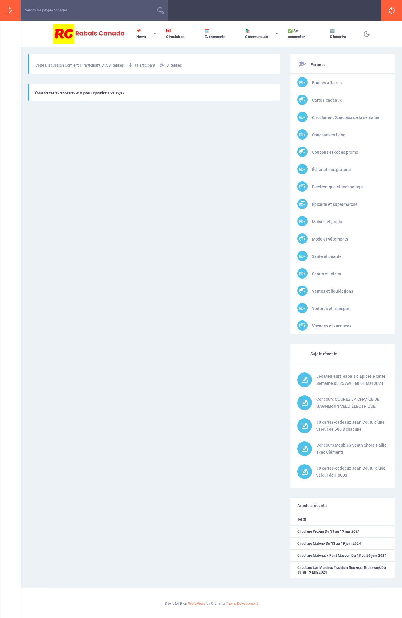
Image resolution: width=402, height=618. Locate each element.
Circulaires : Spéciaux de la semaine (345, 117)
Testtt (301, 519)
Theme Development (242, 604)
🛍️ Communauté (256, 34)
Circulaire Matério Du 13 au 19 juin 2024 (329, 543)
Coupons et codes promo (334, 152)
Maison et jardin (326, 221)
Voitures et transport (331, 308)
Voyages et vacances (331, 326)
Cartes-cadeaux (326, 100)
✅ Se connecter (296, 34)
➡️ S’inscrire (338, 34)
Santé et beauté (326, 256)
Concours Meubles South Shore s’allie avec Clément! (351, 449)
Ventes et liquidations (332, 291)
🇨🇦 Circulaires (175, 34)
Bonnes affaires (326, 82)
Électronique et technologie (337, 187)
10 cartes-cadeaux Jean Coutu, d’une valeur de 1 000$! (351, 472)
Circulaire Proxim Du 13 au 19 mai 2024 (328, 531)
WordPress (196, 604)
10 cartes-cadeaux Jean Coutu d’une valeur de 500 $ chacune (350, 426)
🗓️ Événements (215, 34)
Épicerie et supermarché (334, 204)
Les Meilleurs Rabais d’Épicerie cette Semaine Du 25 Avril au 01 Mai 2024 (351, 380)
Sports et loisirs (326, 273)
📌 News (141, 34)
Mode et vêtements (329, 239)
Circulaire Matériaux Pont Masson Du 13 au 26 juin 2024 (341, 556)
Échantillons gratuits (331, 169)
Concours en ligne (328, 134)
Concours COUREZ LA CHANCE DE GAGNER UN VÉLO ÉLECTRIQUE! (347, 403)
